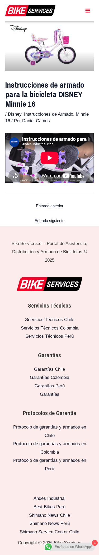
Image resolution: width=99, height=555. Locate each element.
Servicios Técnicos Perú (49, 336)
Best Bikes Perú (49, 506)
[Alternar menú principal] (88, 10)
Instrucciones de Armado (48, 114)
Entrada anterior (49, 206)
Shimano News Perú (50, 523)
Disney (14, 114)
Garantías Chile (49, 369)
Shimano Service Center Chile (49, 531)
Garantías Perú (50, 385)
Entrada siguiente (49, 220)
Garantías (49, 394)
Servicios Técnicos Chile (49, 319)
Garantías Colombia (49, 377)
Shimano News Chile (49, 515)
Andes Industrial (49, 498)
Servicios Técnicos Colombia (49, 328)
